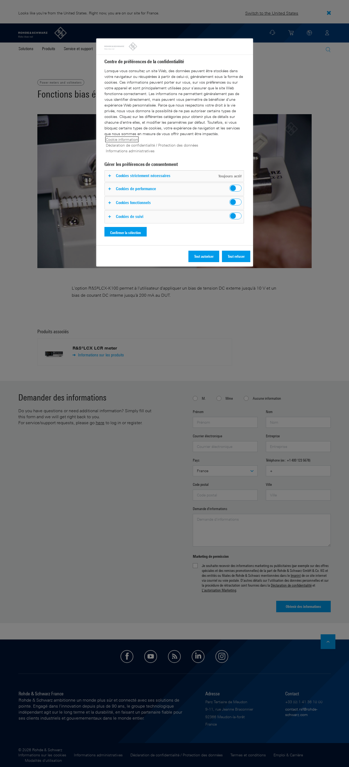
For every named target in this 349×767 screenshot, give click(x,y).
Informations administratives (130, 150)
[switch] (235, 188)
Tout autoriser (203, 256)
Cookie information (122, 139)
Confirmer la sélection (125, 232)
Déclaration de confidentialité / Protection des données (152, 145)
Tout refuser (236, 256)
